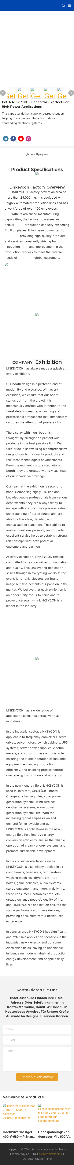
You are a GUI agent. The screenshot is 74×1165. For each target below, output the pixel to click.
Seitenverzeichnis (50, 1154)
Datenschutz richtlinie (37, 1158)
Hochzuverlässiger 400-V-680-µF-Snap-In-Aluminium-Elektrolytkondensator (19, 1134)
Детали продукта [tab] (37, 154)
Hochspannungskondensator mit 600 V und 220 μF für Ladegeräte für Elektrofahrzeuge (53, 1134)
